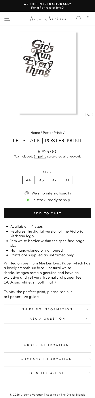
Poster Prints (52, 132)
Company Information (46, 359)
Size (47, 171)
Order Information (46, 345)
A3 (41, 180)
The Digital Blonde (73, 394)
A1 (67, 180)
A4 (28, 180)
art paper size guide (21, 296)
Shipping (40, 156)
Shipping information (47, 309)
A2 (54, 180)
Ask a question (47, 318)
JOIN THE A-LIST (46, 373)
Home (35, 132)
